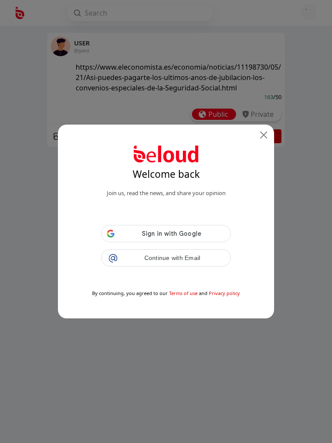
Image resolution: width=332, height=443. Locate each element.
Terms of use (183, 293)
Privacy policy (224, 293)
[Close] (264, 135)
